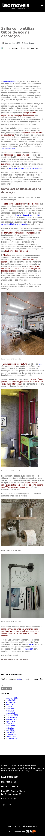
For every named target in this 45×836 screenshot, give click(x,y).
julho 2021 (10, 707)
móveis (31, 644)
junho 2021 (10, 709)
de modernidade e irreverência (14, 224)
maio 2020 (10, 728)
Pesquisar (6, 688)
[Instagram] (10, 804)
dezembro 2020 (12, 715)
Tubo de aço (29, 43)
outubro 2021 (11, 700)
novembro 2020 (12, 717)
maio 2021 (10, 711)
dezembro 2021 (12, 698)
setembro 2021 (11, 702)
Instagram (29, 649)
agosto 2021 (10, 704)
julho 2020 (10, 724)
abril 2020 (10, 730)
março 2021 (10, 713)
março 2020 (10, 732)
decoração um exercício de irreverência (25, 168)
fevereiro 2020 (11, 734)
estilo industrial (9, 81)
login (19, 679)
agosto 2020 (10, 721)
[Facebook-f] (3, 804)
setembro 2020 (11, 719)
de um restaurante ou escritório (28, 215)
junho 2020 (10, 726)
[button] (42, 6)
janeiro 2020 (10, 736)
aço (40, 364)
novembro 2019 (12, 739)
